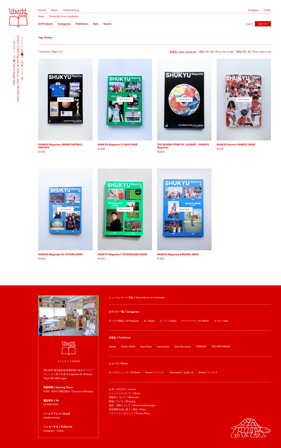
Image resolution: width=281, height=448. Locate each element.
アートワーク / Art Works (195, 320)
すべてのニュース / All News (124, 372)
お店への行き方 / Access (122, 389)
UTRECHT (201, 346)
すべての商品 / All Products (124, 320)
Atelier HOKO (128, 346)
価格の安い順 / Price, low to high (216, 51)
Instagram (253, 10)
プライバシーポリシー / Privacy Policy (129, 413)
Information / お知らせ (181, 372)
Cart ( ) (263, 23)
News (41, 16)
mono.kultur (163, 346)
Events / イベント (154, 372)
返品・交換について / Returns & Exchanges (132, 405)
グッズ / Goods (168, 320)
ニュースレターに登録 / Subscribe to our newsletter (137, 297)
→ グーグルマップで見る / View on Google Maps (14, 60)
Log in (249, 23)
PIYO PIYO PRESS (221, 346)
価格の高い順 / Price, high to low (253, 51)
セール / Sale (221, 320)
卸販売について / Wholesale (124, 397)
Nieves (112, 346)
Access (42, 10)
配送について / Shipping (122, 401)
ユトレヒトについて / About (124, 393)
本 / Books (149, 320)
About (54, 10)
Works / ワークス (208, 372)
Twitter (267, 10)
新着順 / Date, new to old (183, 51)
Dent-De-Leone (183, 346)
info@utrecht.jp (70, 10)
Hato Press (146, 346)
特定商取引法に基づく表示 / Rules (127, 409)
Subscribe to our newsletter (63, 16)
